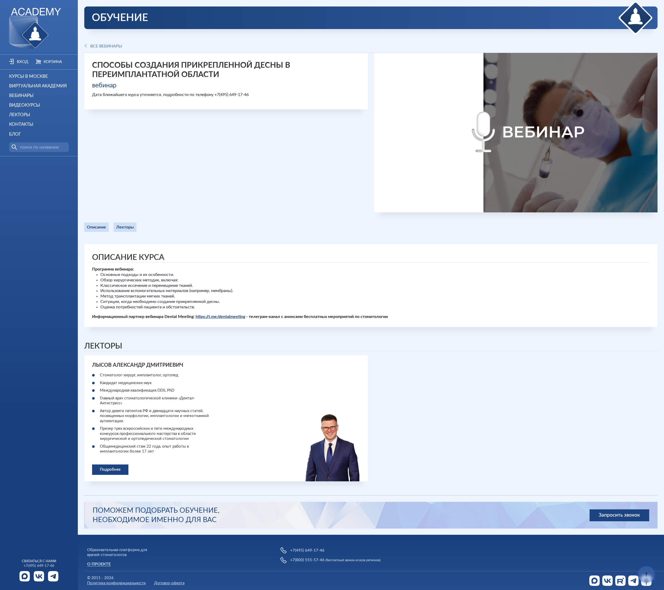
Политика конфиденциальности (116, 583)
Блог (15, 134)
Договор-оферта (169, 583)
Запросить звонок (619, 515)
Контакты (21, 124)
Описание (96, 227)
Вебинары (21, 95)
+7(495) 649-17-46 (39, 566)
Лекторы (19, 115)
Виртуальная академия (38, 86)
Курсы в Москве (28, 76)
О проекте (99, 564)
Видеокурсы (24, 105)
